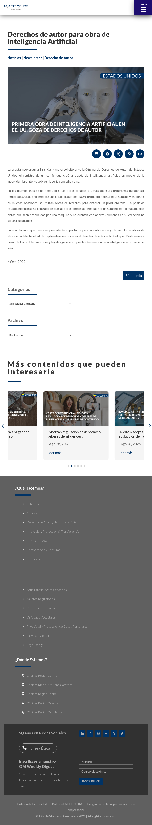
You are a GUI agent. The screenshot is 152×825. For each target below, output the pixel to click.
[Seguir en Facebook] (90, 733)
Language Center (38, 635)
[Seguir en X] (114, 733)
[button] (143, 7)
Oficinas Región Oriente (42, 703)
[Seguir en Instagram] (98, 733)
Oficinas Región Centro (42, 675)
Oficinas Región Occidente (44, 712)
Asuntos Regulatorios (41, 599)
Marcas (32, 513)
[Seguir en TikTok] (122, 733)
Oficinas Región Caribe (42, 694)
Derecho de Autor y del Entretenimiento (54, 522)
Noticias (14, 58)
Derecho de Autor (58, 58)
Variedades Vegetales (41, 617)
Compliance (35, 559)
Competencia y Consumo (44, 550)
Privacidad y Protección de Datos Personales (57, 626)
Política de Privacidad (32, 804)
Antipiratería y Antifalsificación (47, 589)
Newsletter (32, 58)
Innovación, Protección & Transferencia (53, 531)
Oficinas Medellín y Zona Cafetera (49, 685)
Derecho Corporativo (41, 608)
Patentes (33, 504)
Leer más (54, 452)
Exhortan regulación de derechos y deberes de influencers (74, 434)
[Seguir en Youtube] (106, 733)
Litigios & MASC (37, 540)
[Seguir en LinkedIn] (82, 733)
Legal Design (35, 645)
